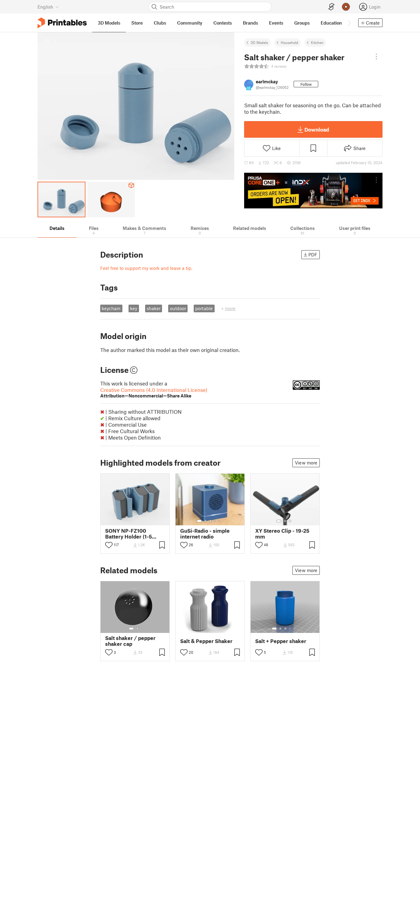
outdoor (178, 308)
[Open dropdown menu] (376, 56)
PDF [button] (312, 254)
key (133, 308)
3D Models (259, 42)
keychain (111, 308)
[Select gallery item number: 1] (199, 521)
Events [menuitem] (276, 23)
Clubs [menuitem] (160, 23)
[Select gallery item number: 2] (205, 521)
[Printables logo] (62, 23)
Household (289, 42)
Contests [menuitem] (222, 23)
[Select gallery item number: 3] (210, 521)
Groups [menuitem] (302, 23)
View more (306, 462)
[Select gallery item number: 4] (215, 521)
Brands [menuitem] (250, 23)
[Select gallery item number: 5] (219, 521)
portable (204, 308)
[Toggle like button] (109, 545)
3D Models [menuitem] (109, 23)
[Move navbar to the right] (349, 23)
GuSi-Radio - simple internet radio (205, 533)
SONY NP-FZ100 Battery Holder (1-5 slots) (128, 533)
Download (316, 129)
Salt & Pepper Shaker (206, 641)
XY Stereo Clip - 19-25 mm (282, 533)
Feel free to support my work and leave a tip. (146, 268)
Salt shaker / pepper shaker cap (130, 641)
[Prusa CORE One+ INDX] (313, 190)
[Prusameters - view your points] (346, 7)
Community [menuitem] (189, 23)
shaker (153, 308)
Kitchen (317, 42)
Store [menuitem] (137, 23)
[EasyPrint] (331, 7)
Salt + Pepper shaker (280, 641)
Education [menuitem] (331, 23)
